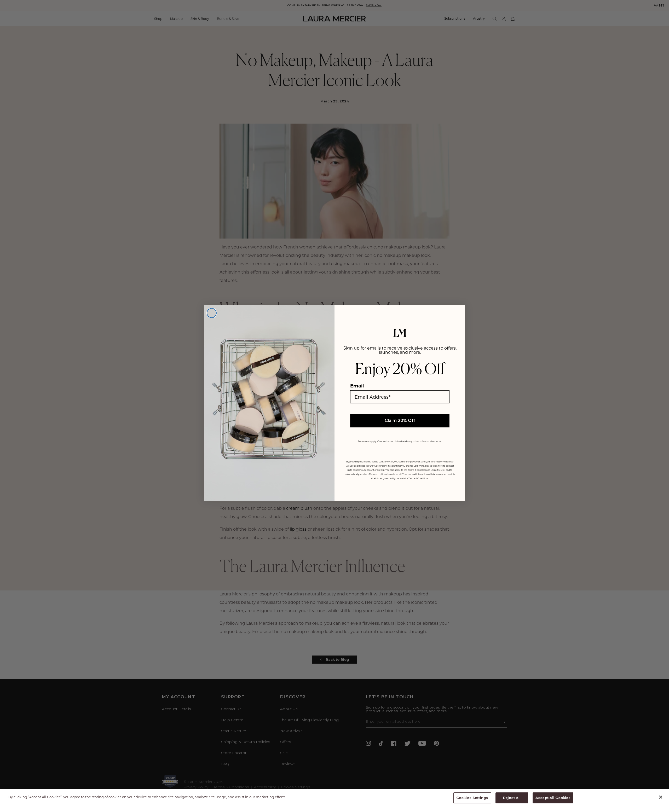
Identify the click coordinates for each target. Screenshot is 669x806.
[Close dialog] (211, 313)
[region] (334, 797)
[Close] (660, 797)
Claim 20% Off (400, 420)
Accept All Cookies (552, 798)
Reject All (512, 798)
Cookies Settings (472, 798)
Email (357, 385)
